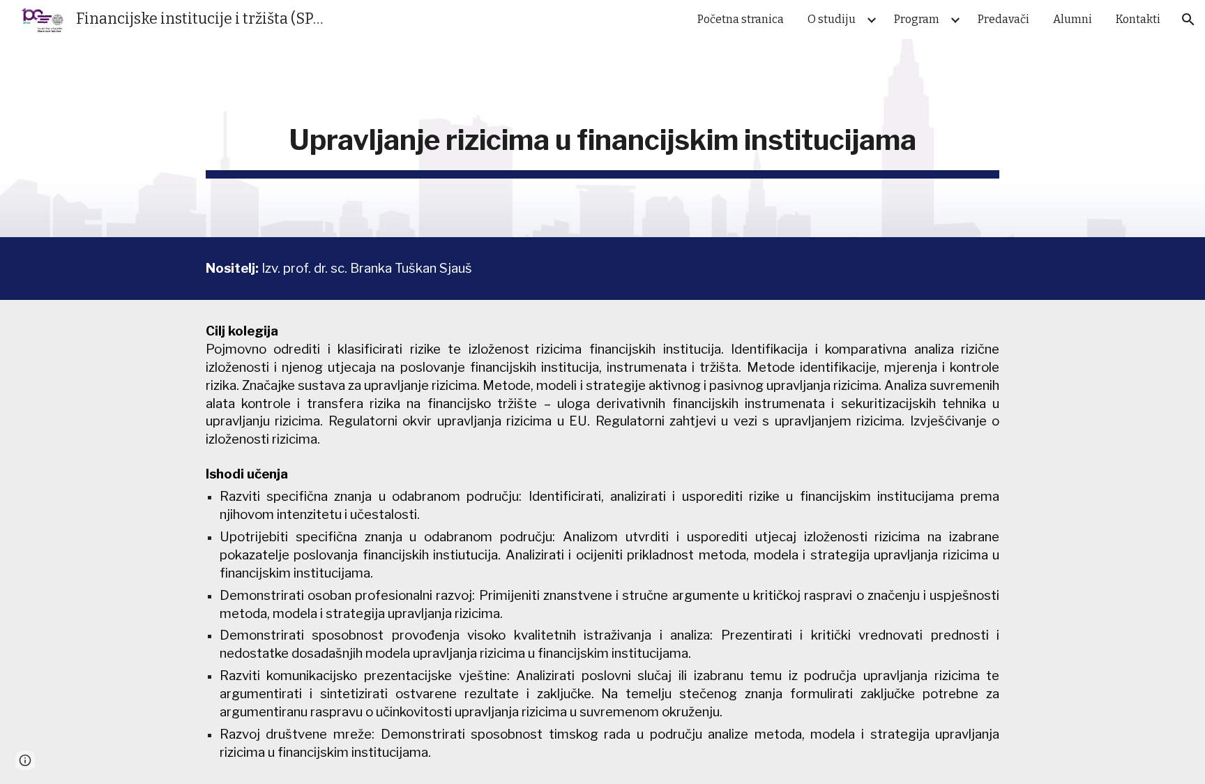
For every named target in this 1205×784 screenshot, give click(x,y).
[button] (1188, 19)
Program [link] (916, 19)
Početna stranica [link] (740, 19)
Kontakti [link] (1138, 19)
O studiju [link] (832, 19)
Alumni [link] (1072, 19)
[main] (602, 138)
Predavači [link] (1003, 19)
